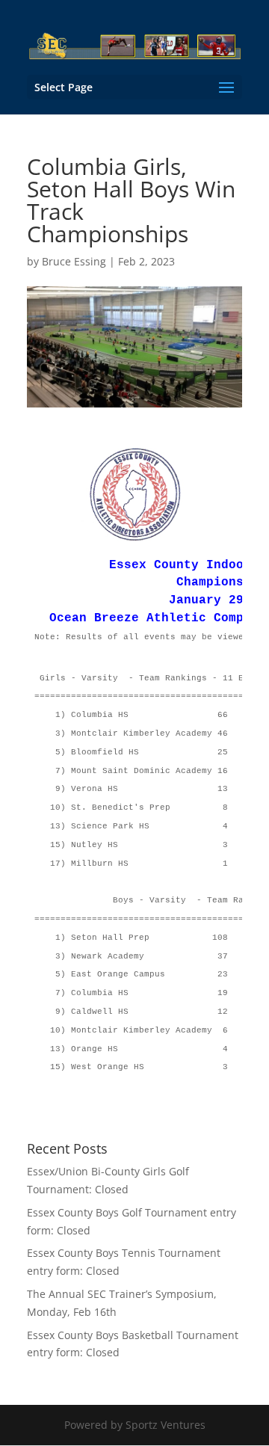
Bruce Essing (74, 261)
